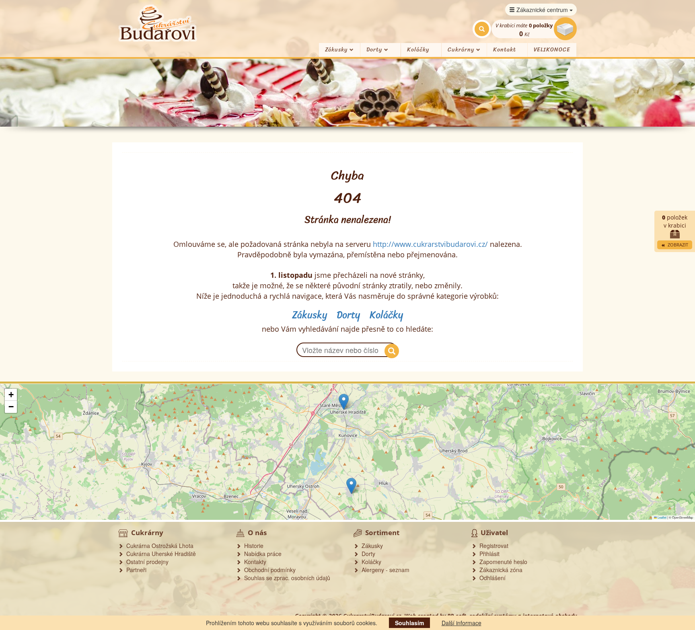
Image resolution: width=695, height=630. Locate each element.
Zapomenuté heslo (501, 562)
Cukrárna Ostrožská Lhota (158, 546)
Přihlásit (488, 554)
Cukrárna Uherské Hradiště (159, 554)
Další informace (461, 623)
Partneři (134, 570)
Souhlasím (409, 623)
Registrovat (492, 546)
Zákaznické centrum (542, 10)
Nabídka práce (261, 554)
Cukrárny (462, 50)
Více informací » (599, 483)
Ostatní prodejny (146, 562)
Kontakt (504, 50)
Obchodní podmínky (268, 570)
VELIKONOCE (552, 50)
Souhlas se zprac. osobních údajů (285, 578)
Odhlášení (491, 578)
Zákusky (337, 50)
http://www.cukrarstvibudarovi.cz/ (430, 244)
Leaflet (661, 517)
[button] (344, 402)
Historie (252, 546)
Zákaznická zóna (499, 570)
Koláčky (418, 50)
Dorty (375, 50)
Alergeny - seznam (383, 570)
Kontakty (253, 562)
